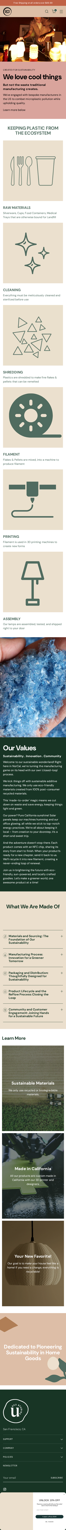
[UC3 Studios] (7, 11)
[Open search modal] (46, 11)
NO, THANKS (50, 1521)
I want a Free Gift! (49, 1517)
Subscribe (57, 1477)
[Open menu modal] (61, 11)
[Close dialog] (64, 1494)
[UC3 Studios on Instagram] (5, 1490)
